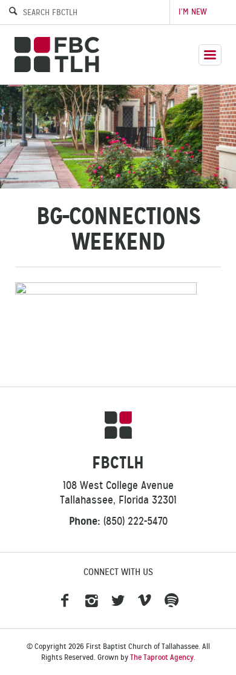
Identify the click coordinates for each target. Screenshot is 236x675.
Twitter (118, 601)
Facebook (65, 601)
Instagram (91, 601)
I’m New (193, 12)
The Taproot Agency (162, 657)
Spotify (171, 601)
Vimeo (145, 601)
